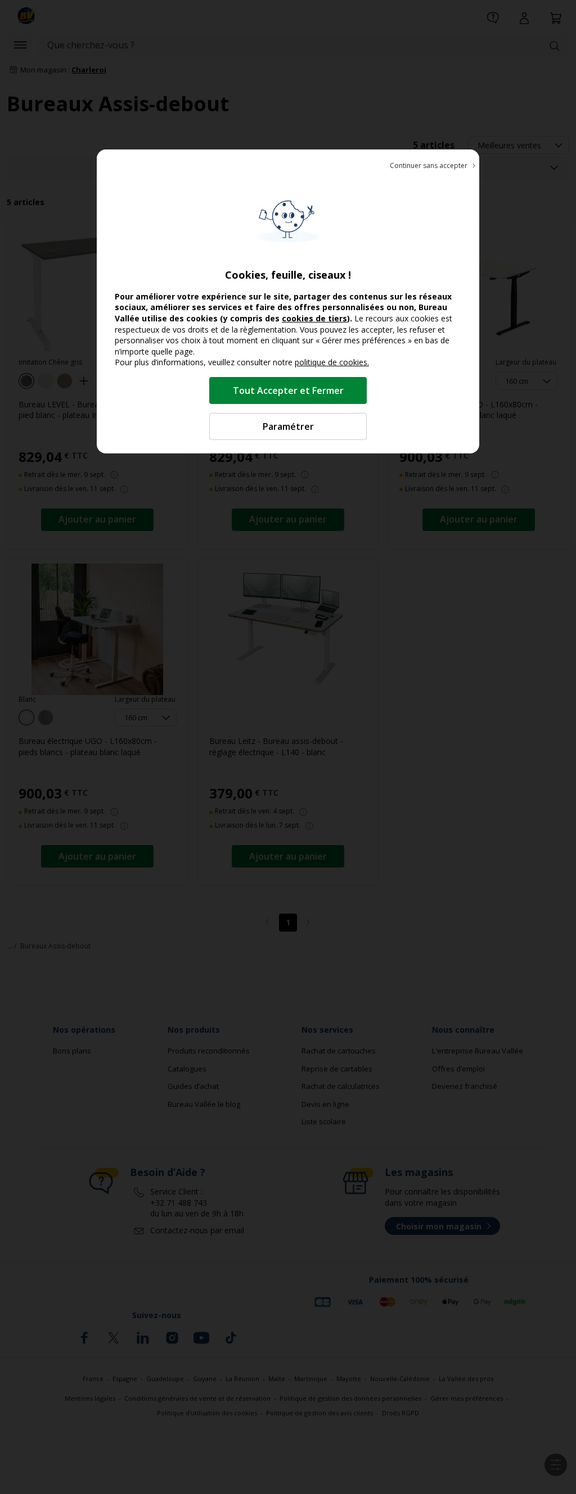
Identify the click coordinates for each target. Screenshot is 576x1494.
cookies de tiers (314, 318)
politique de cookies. (332, 362)
